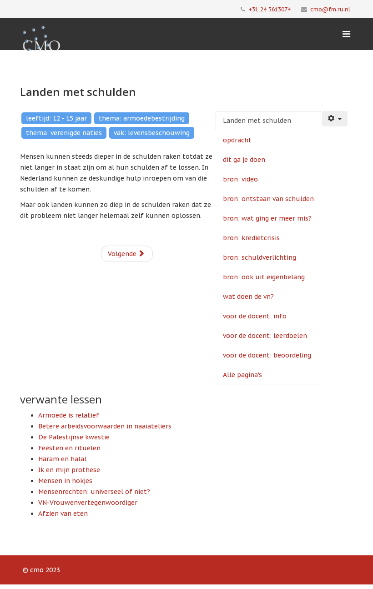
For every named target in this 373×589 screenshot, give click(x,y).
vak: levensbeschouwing (152, 133)
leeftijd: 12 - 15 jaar (56, 118)
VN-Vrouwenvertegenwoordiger (87, 502)
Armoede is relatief (68, 415)
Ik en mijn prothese (69, 470)
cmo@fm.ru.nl (330, 9)
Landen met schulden (257, 120)
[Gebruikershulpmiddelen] (335, 118)
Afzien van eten (63, 513)
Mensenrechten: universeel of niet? (94, 492)
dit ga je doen (244, 160)
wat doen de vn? (248, 296)
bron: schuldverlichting (259, 257)
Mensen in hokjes (65, 481)
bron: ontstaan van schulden (268, 199)
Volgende (123, 254)
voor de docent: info (255, 316)
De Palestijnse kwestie (74, 437)
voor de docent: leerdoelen (265, 336)
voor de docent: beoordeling (267, 355)
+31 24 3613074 (269, 9)
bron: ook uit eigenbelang (264, 277)
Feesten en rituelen (69, 448)
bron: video (240, 179)
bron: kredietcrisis (251, 238)
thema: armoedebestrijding (142, 118)
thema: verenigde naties (64, 133)
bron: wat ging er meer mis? (267, 218)
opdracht (237, 140)
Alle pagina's (242, 375)
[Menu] (346, 34)
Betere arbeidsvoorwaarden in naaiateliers (104, 426)
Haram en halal (62, 459)
